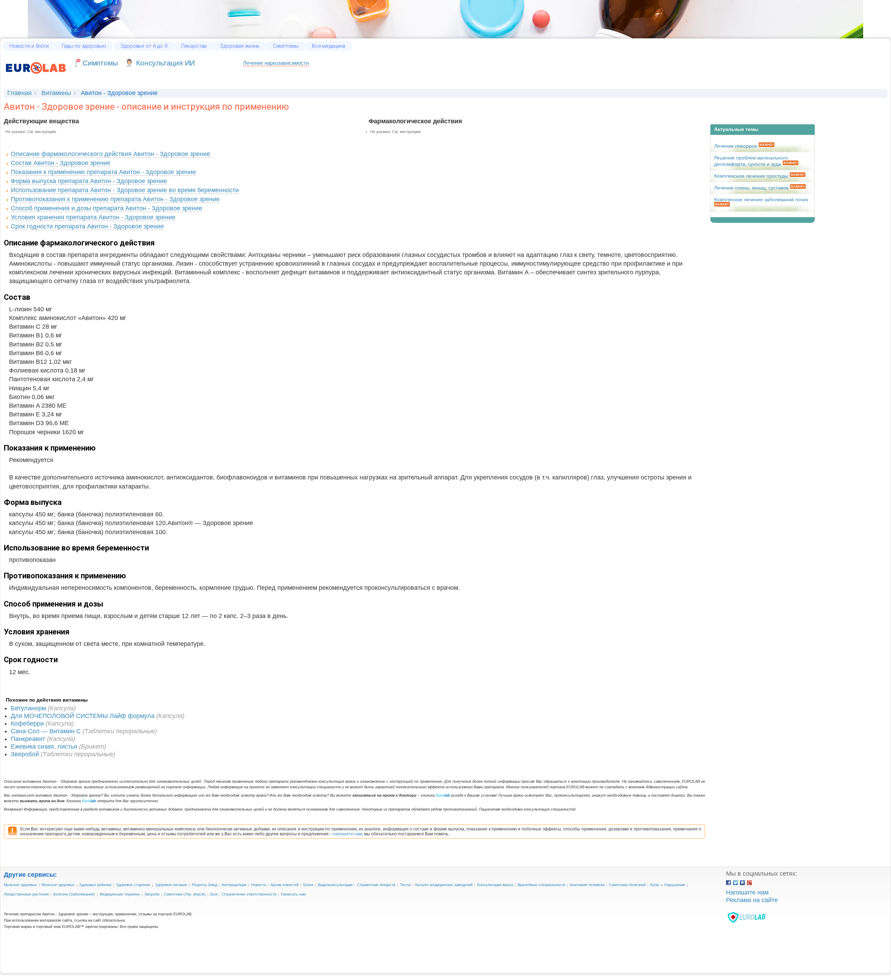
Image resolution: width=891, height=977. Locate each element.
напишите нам (347, 833)
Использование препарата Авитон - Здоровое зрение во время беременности (125, 190)
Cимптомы (100, 63)
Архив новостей (284, 885)
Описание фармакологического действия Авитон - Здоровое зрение (110, 153)
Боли (654, 885)
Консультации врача (495, 885)
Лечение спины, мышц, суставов (751, 187)
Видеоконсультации (335, 885)
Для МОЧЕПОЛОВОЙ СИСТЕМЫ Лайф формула (83, 715)
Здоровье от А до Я (143, 46)
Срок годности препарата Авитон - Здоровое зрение (87, 226)
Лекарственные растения (26, 894)
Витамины (56, 92)
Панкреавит (28, 738)
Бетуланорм (28, 708)
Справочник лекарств (376, 885)
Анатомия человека (587, 885)
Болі (214, 894)
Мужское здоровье (20, 885)
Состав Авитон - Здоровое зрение (60, 162)
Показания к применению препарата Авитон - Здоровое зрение (103, 172)
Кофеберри (27, 723)
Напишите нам (747, 892)
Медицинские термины (120, 894)
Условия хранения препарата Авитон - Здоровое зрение (93, 217)
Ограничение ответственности (249, 894)
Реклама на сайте (752, 900)
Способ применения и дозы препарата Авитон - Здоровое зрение (106, 208)
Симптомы (286, 46)
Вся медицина (328, 46)
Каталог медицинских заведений (444, 885)
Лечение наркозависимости (276, 63)
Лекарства (194, 46)
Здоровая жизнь (240, 46)
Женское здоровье (57, 885)
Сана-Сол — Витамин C (46, 731)
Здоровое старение (133, 885)
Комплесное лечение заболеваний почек (761, 199)
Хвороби (151, 894)
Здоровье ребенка (95, 885)
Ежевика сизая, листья (44, 746)
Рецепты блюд (204, 885)
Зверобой (25, 754)
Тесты (405, 885)
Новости (258, 885)
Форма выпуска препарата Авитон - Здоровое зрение (89, 181)
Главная (19, 92)
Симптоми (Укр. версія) (185, 894)
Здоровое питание (171, 885)
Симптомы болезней (627, 885)
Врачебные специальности (541, 885)
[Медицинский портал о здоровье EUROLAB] (36, 77)
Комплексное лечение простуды (751, 176)
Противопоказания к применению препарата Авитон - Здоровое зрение (115, 199)
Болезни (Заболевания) (74, 894)
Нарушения (674, 885)
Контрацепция (234, 885)
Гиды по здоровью (84, 46)
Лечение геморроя (735, 146)
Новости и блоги (29, 46)
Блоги (308, 885)
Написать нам (293, 894)
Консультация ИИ (165, 63)
